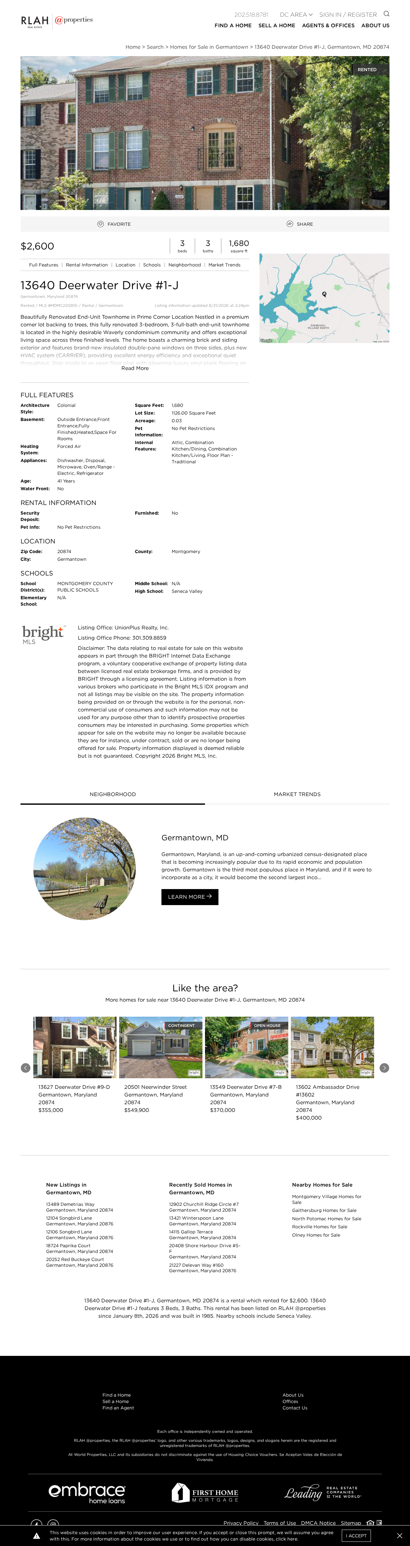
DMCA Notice (318, 1523)
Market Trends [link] (225, 264)
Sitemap (351, 1523)
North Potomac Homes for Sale (326, 1218)
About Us (293, 1395)
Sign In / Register (348, 14)
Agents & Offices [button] (328, 25)
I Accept (356, 1535)
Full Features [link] (44, 264)
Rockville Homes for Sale (319, 1226)
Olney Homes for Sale (316, 1235)
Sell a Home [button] (276, 25)
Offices (290, 1401)
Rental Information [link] (87, 264)
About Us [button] (375, 25)
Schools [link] (152, 264)
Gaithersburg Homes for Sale (324, 1210)
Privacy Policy (241, 1523)
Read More (135, 368)
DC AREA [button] (293, 14)
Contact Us (295, 1407)
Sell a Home (115, 1401)
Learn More (187, 897)
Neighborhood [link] (185, 264)
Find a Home (116, 1395)
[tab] (112, 795)
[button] (324, 298)
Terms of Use (280, 1523)
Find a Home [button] (233, 25)
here (292, 1539)
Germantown (111, 305)
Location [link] (126, 264)
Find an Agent (118, 1407)
